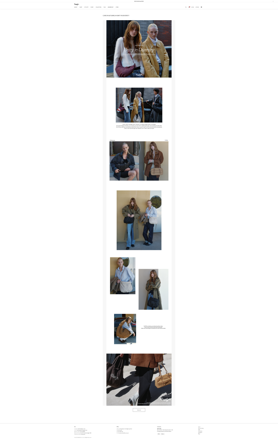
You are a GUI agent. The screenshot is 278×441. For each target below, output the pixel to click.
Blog (199, 433)
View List (139, 410)
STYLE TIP (86, 7)
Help (199, 429)
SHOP (81, 7)
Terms (199, 426)
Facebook (200, 431)
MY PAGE (197, 7)
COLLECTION (98, 7)
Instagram (200, 432)
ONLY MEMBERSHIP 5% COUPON (139, 1)
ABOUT (75, 7)
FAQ (159, 433)
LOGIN (192, 7)
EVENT (92, 7)
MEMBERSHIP (110, 7)
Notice (162, 433)
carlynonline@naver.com (124, 433)
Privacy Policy (201, 428)
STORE (117, 7)
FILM (104, 7)
